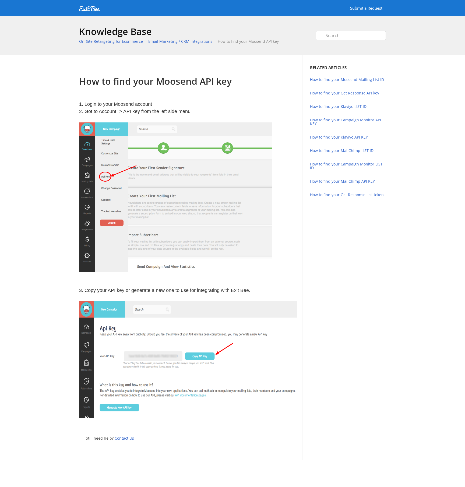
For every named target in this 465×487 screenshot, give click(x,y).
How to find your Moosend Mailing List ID (347, 79)
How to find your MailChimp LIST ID (342, 150)
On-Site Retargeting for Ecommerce (111, 41)
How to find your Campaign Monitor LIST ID (346, 165)
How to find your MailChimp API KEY (342, 181)
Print (278, 65)
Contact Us (124, 438)
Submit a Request (366, 8)
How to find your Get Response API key (344, 93)
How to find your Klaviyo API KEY (339, 137)
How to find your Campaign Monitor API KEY (345, 121)
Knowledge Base (115, 31)
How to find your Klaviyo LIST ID (338, 106)
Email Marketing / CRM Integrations (180, 41)
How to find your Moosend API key (248, 41)
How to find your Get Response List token (347, 194)
